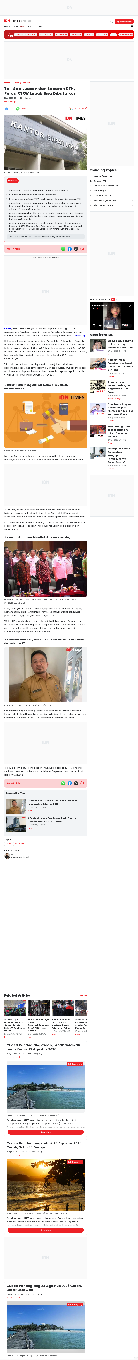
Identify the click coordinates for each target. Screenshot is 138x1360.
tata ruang (79, 335)
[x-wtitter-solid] (76, 249)
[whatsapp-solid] (63, 249)
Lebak (7, 328)
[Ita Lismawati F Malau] (7, 856)
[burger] (132, 26)
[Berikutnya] (87, 987)
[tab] (13, 180)
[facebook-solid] (70, 249)
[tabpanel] (45, 213)
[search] (111, 21)
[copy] (82, 249)
